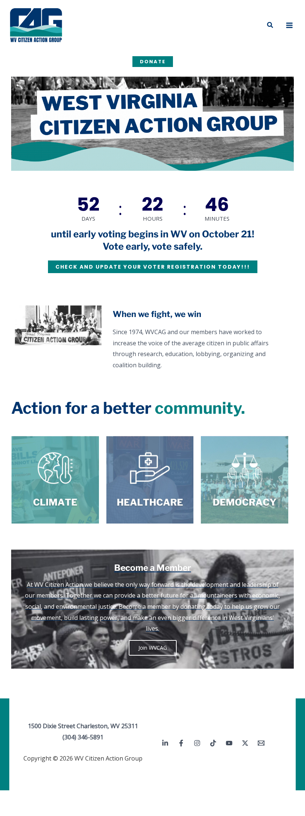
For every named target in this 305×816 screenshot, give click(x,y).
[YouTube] (229, 743)
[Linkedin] (165, 743)
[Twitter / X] (245, 743)
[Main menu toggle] (289, 25)
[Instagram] (197, 743)
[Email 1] (261, 743)
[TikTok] (213, 743)
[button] (270, 25)
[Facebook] (181, 743)
